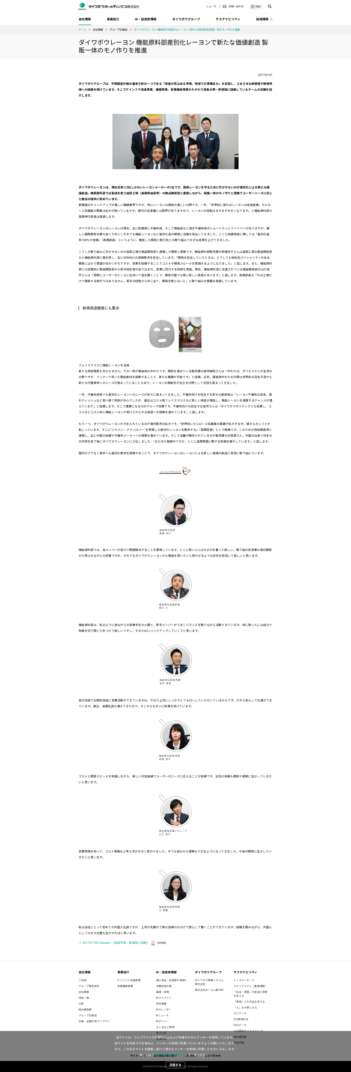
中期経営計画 (164, 986)
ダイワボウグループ (186, 19)
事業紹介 (113, 19)
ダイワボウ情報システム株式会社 (209, 982)
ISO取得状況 (241, 1019)
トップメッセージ (244, 980)
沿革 (81, 1003)
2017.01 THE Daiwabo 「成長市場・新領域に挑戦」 (115, 943)
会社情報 (98, 29)
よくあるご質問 (165, 1027)
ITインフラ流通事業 (129, 980)
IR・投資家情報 (145, 19)
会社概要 (84, 992)
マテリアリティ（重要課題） (250, 986)
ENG (258, 6)
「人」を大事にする (245, 1007)
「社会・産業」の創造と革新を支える (251, 994)
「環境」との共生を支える (249, 1001)
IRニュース (162, 1015)
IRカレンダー (163, 1009)
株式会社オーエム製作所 (209, 990)
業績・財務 (162, 992)
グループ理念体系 (89, 986)
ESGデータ (240, 1025)
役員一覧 (84, 997)
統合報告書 (85, 1009)
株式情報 (161, 1003)
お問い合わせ (236, 6)
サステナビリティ (228, 19)
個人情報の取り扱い (167, 1055)
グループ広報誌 (118, 29)
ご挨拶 (82, 980)
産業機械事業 (125, 986)
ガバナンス (240, 1013)
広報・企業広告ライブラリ (94, 1021)
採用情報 (262, 19)
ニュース (211, 6)
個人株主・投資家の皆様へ (171, 980)
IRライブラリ (163, 997)
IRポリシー (162, 1021)
